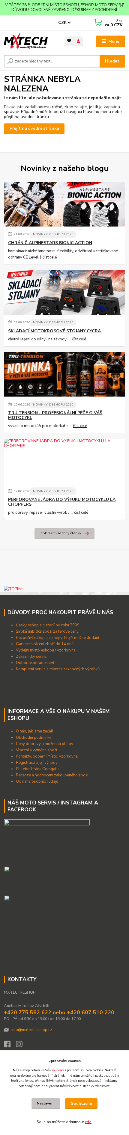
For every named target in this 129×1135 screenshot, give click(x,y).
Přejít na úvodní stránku (34, 128)
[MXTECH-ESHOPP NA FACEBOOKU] (47, 878)
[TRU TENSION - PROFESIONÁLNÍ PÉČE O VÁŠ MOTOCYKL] (64, 374)
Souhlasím (81, 1103)
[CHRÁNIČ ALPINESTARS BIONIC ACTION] (64, 204)
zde (88, 1121)
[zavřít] (121, 6)
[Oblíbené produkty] (69, 40)
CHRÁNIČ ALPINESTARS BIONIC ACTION (50, 243)
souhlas (58, 1070)
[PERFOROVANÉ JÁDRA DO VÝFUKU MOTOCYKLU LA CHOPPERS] (64, 461)
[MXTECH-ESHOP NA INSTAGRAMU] (47, 907)
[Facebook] (10, 1045)
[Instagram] (22, 1045)
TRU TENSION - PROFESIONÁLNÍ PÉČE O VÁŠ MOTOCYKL (55, 415)
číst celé (50, 257)
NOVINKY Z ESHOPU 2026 (53, 234)
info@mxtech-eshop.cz (31, 1029)
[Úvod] (29, 41)
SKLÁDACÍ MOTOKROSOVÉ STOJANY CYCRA (54, 331)
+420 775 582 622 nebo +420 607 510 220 (59, 1012)
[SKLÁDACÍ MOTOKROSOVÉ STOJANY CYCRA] (64, 292)
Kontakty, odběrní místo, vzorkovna (47, 756)
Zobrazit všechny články (60, 533)
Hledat (112, 61)
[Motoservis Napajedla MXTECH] (47, 840)
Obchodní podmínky (34, 737)
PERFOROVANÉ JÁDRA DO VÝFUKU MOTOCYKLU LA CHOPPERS (62, 502)
